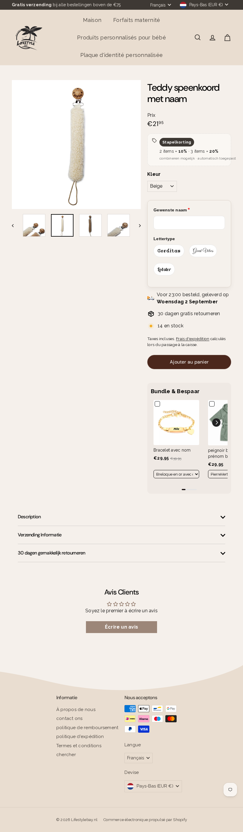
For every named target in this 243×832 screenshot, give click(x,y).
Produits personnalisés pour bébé (121, 37)
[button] (216, 422)
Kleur (154, 174)
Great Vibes (203, 251)
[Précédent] (15, 225)
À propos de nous (75, 709)
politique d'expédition (80, 736)
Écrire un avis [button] (121, 627)
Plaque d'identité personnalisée (121, 55)
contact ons (69, 718)
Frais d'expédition (192, 338)
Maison (92, 20)
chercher (66, 754)
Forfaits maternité (136, 20)
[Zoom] (76, 144)
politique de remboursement (87, 727)
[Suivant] (137, 225)
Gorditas (168, 251)
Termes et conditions (78, 745)
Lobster (164, 269)
